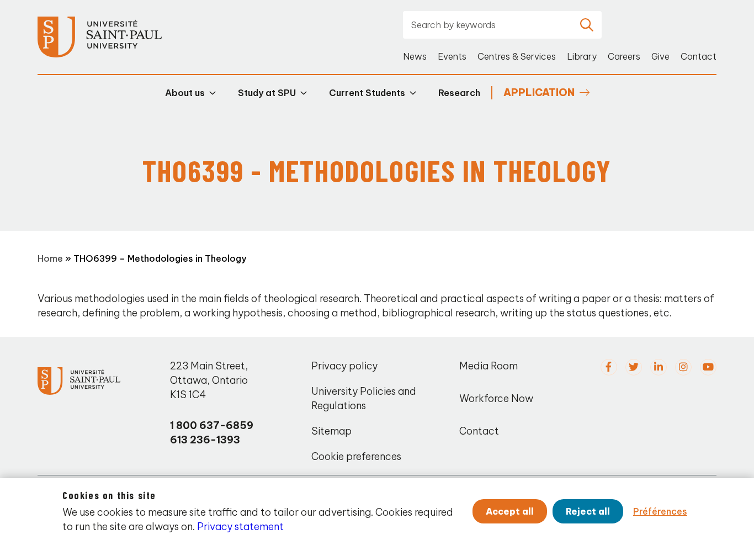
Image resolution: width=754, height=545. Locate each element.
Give (660, 56)
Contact (698, 56)
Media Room (488, 365)
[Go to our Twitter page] (633, 367)
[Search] (586, 25)
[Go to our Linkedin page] (658, 367)
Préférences (660, 511)
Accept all (510, 511)
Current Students (367, 92)
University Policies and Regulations (363, 398)
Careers (624, 56)
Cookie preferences (356, 456)
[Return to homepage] (100, 37)
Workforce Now (496, 398)
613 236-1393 (205, 439)
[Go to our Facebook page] (609, 367)
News (415, 56)
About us (185, 92)
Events (452, 56)
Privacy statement (240, 526)
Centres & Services (516, 56)
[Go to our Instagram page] (683, 367)
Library (582, 56)
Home (50, 258)
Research (459, 92)
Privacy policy (344, 365)
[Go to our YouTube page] (708, 367)
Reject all (588, 511)
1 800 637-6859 (211, 425)
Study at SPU (267, 92)
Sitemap (331, 431)
